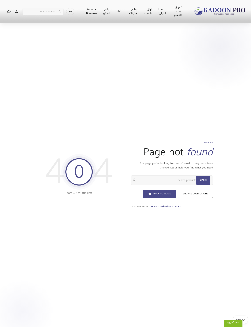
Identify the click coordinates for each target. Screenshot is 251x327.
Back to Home (159, 194)
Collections (165, 206)
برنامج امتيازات (133, 11)
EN (70, 11)
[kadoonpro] (220, 11)
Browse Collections (195, 194)
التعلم (119, 11)
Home (154, 206)
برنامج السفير (106, 11)
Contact (176, 206)
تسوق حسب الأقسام (178, 11)
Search (203, 180)
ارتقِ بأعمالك (148, 11)
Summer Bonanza (91, 11)
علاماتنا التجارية (162, 11)
